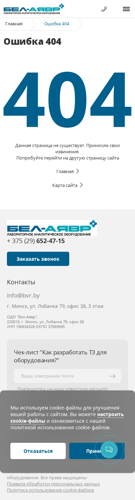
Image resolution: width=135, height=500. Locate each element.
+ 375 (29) (36, 240)
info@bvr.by (23, 295)
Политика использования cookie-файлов (50, 490)
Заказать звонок (38, 259)
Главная (13, 23)
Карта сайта (65, 185)
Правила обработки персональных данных (53, 484)
